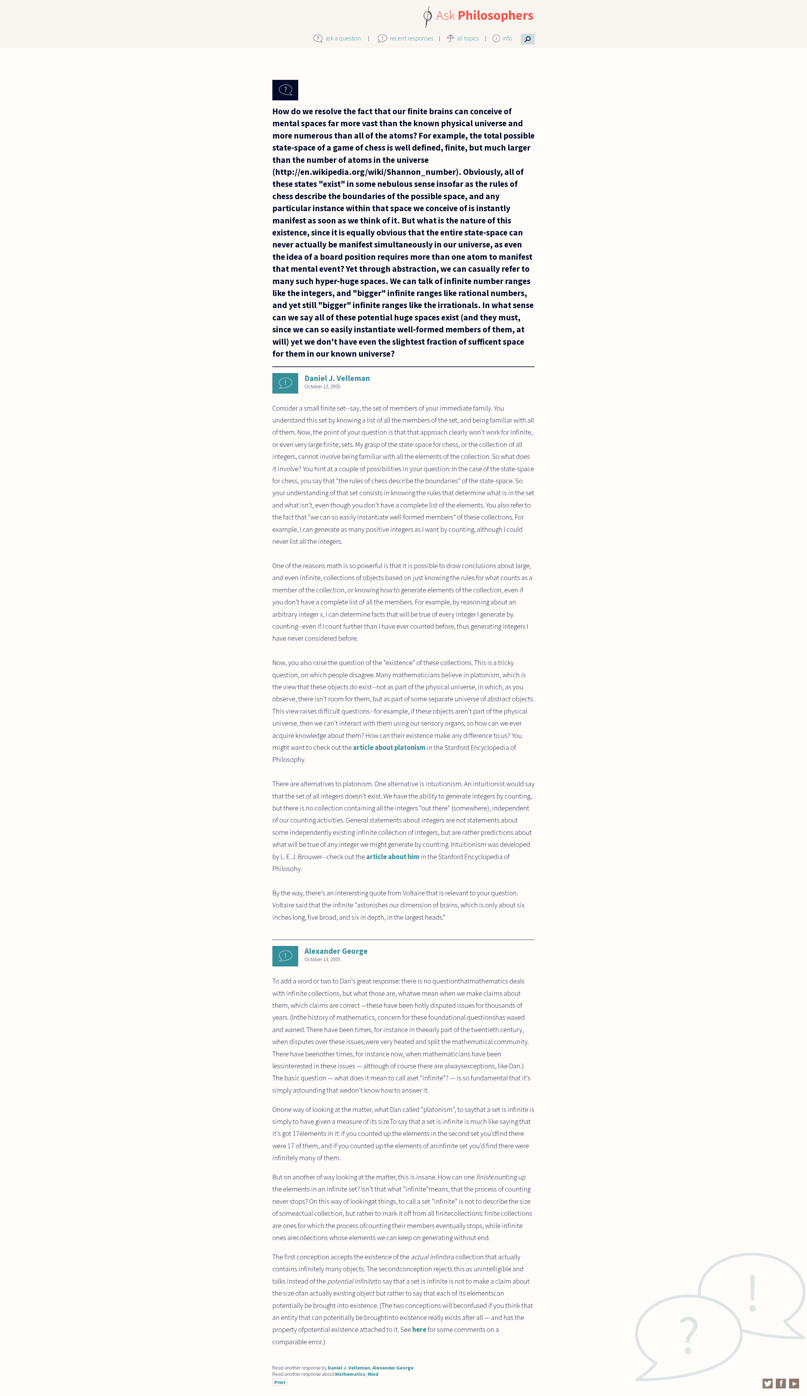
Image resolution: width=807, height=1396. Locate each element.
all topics (468, 38)
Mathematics (350, 1374)
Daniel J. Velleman (337, 378)
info (507, 38)
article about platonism (389, 747)
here (419, 1329)
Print (280, 1382)
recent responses (411, 38)
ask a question (343, 38)
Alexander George (336, 951)
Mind (373, 1374)
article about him (392, 856)
